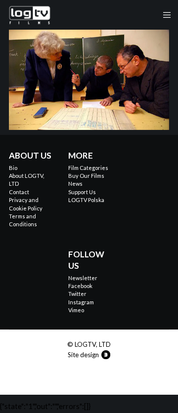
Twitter (77, 293)
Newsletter (82, 278)
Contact (19, 192)
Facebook (80, 286)
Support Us (82, 192)
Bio (13, 168)
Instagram (81, 302)
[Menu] (164, 15)
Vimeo (76, 310)
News (75, 183)
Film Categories (88, 168)
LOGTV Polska (86, 200)
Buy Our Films (86, 175)
